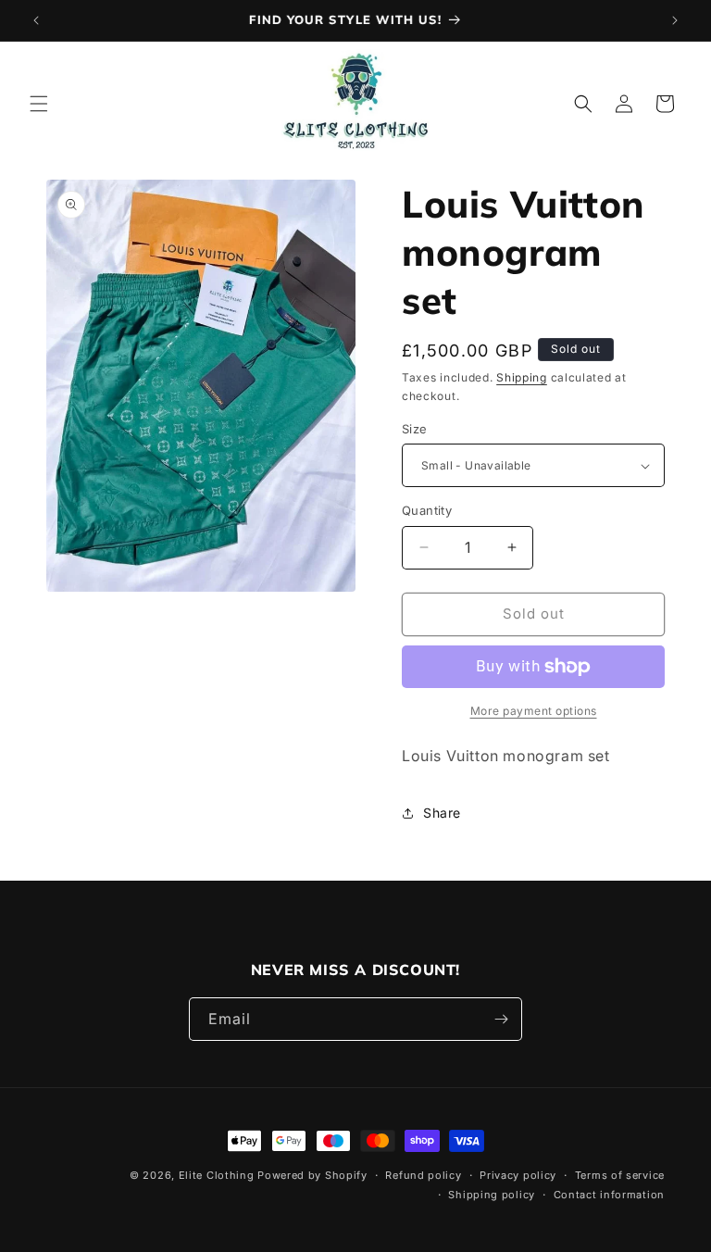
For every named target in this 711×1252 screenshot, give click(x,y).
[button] (39, 103)
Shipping (521, 377)
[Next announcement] (675, 20)
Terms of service (620, 1175)
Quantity (427, 510)
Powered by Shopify (312, 1175)
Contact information (609, 1194)
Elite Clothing (217, 1175)
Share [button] (442, 812)
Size (415, 428)
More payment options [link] (533, 711)
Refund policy (423, 1175)
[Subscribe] (500, 1019)
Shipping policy (491, 1194)
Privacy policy (518, 1175)
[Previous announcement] (36, 20)
